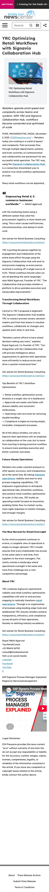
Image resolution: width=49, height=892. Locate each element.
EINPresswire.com (20, 137)
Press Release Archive (29, 875)
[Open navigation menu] (5, 25)
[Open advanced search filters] (37, 25)
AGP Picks (7, 4)
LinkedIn (7, 659)
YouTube (6, 667)
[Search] (31, 25)
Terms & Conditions (24, 887)
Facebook (7, 663)
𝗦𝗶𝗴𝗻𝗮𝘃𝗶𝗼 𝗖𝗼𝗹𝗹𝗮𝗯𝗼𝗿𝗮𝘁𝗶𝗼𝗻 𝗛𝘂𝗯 (28, 164)
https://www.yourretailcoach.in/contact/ (23, 242)
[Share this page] (45, 25)
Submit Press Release (24, 881)
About (11, 875)
